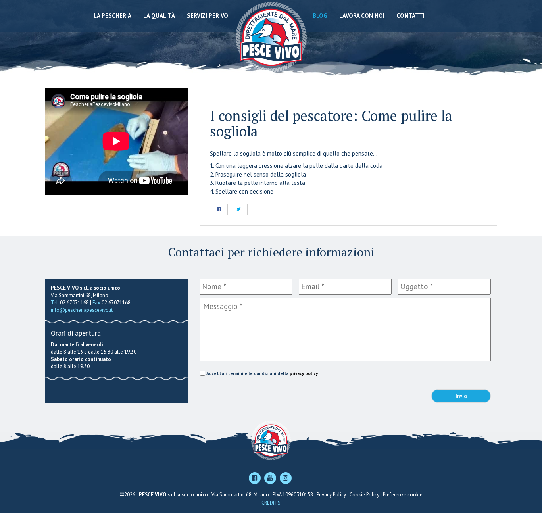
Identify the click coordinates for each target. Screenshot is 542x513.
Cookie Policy (364, 494)
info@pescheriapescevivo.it (82, 310)
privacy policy (304, 373)
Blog (320, 15)
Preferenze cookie (403, 494)
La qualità (159, 15)
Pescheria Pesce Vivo (271, 36)
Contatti (410, 15)
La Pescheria (112, 15)
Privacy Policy (331, 494)
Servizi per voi (208, 15)
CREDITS (271, 503)
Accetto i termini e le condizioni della (262, 373)
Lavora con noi (361, 15)
